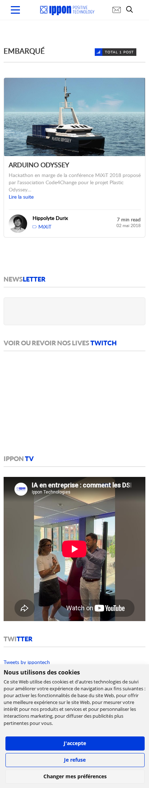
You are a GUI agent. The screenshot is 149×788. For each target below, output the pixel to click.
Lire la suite (21, 196)
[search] (131, 9)
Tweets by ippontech (27, 662)
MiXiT (44, 226)
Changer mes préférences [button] (75, 776)
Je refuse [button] (75, 759)
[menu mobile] (15, 10)
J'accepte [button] (75, 743)
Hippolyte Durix (50, 217)
